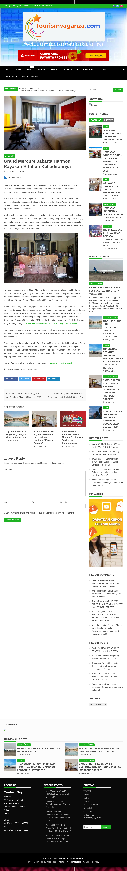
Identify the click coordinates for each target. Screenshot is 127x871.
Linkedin (54, 379)
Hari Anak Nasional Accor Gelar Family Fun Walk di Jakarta (106, 594)
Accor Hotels (11, 369)
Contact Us (36, 6)
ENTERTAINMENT (30, 77)
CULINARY (104, 70)
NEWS (30, 68)
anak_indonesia (99, 591)
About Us (27, 6)
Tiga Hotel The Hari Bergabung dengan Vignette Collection (16, 434)
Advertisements (47, 6)
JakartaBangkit (98, 601)
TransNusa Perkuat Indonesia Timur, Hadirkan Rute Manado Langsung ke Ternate (113, 358)
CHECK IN (9, 156)
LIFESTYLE (11, 77)
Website (63, 502)
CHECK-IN (88, 70)
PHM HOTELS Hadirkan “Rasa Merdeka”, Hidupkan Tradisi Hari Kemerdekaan (73, 437)
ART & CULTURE (110, 204)
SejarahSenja (98, 580)
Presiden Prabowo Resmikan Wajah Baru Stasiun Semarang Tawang (106, 583)
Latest (108, 120)
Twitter (117, 6)
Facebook (114, 6)
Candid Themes (91, 862)
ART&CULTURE (70, 70)
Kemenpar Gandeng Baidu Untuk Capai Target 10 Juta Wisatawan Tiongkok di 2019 (112, 161)
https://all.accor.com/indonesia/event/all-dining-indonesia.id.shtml (51, 323)
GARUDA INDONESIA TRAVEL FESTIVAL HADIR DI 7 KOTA (58, 794)
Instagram (121, 6)
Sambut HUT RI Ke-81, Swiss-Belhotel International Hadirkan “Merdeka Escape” (44, 437)
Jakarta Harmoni (32, 369)
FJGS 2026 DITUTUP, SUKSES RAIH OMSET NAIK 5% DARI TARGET (107, 604)
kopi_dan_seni (98, 625)
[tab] (96, 120)
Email (35, 502)
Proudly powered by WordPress (42, 862)
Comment (9, 469)
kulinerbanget (98, 612)
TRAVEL (17, 70)
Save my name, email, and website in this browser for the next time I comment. (40, 513)
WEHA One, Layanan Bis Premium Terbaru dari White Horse (111, 189)
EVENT (41, 70)
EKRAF (54, 70)
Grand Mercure (21, 369)
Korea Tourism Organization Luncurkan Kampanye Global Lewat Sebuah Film (107, 483)
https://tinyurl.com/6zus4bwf (60, 363)
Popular (96, 120)
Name (7, 502)
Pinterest (39, 379)
